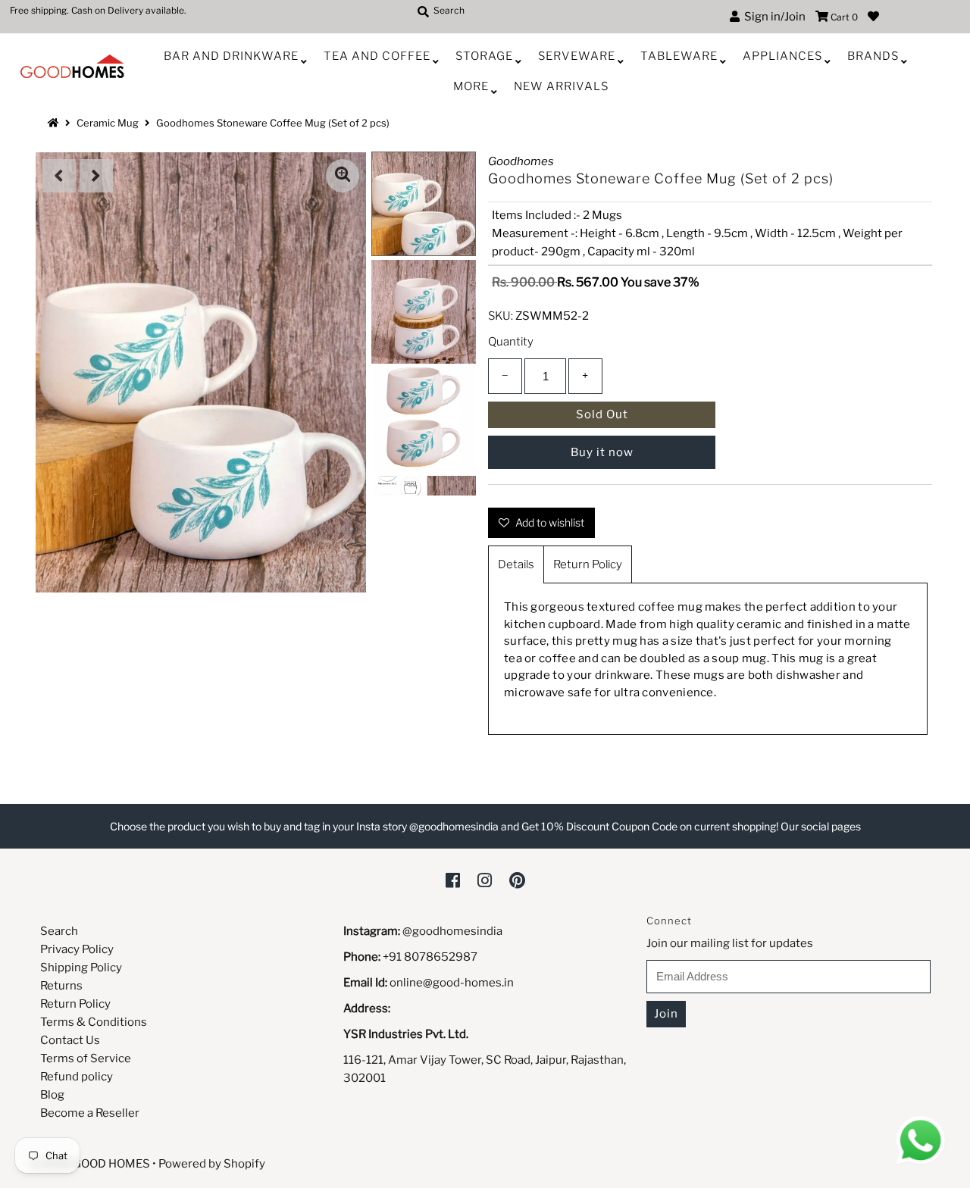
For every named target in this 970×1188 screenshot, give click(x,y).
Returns (61, 986)
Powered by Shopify (211, 1164)
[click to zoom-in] (342, 175)
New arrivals (561, 86)
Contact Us (70, 1040)
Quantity (511, 342)
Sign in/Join (773, 16)
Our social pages (821, 826)
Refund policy (76, 1076)
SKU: (500, 316)
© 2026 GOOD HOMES (90, 1164)
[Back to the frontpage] (55, 123)
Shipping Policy (81, 967)
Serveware (576, 56)
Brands (873, 56)
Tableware (679, 56)
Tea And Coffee (377, 56)
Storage (484, 56)
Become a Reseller (89, 1113)
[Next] (96, 175)
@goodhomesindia (452, 931)
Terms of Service (85, 1058)
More (471, 86)
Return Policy (587, 564)
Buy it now (602, 452)
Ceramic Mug (108, 123)
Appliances (782, 56)
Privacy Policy (77, 949)
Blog (52, 1095)
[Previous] (59, 175)
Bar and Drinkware (231, 56)
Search (59, 931)
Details (516, 564)
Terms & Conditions (93, 1022)
